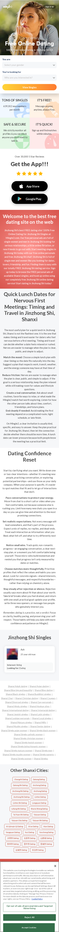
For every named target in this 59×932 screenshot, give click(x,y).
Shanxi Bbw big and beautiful (18, 690)
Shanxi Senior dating (40, 726)
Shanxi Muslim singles (17, 726)
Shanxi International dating (15, 710)
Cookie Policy (37, 899)
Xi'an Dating (33, 826)
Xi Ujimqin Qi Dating (14, 826)
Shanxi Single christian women (28, 738)
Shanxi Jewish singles (17, 714)
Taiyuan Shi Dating (40, 820)
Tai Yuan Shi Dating (20, 814)
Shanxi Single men (43, 750)
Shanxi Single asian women (14, 730)
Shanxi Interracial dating (43, 710)
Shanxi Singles (41, 758)
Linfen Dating (40, 797)
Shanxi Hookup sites (40, 706)
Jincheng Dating (39, 785)
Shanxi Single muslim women (17, 754)
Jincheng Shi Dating (20, 791)
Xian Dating (48, 826)
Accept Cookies (29, 927)
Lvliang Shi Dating (18, 809)
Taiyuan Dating (40, 814)
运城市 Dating (21, 850)
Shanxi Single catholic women (28, 734)
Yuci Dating (29, 832)
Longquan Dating (39, 803)
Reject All (29, 917)
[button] (49, 7)
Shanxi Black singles (15, 694)
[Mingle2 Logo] (7, 6)
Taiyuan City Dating (19, 820)
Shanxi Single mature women (18, 750)
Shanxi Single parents (43, 754)
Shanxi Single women (21, 758)
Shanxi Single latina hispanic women (28, 746)
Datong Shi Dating (20, 785)
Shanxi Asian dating (39, 686)
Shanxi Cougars (48, 698)
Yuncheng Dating (46, 832)
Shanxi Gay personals (41, 702)
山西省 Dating (46, 838)
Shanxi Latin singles (40, 714)
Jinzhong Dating (40, 791)
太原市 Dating (29, 838)
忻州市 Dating (13, 844)
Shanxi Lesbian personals (17, 718)
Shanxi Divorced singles (16, 702)
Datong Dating (39, 779)
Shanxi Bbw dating (44, 690)
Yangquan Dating (13, 832)
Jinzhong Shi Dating (21, 797)
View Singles (29, 87)
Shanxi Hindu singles (17, 706)
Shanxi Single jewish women (28, 742)
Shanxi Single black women (43, 730)
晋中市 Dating (29, 844)
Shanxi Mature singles (21, 722)
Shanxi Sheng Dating (39, 809)
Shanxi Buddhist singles (39, 694)
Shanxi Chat (7, 698)
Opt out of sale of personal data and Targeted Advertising (29, 907)
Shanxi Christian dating (26, 698)
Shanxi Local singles (41, 718)
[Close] (55, 866)
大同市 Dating (13, 838)
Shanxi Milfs (40, 722)
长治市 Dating (37, 850)
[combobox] (29, 65)
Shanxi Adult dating (17, 686)
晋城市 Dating (46, 844)
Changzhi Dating (21, 779)
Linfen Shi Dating (20, 803)
